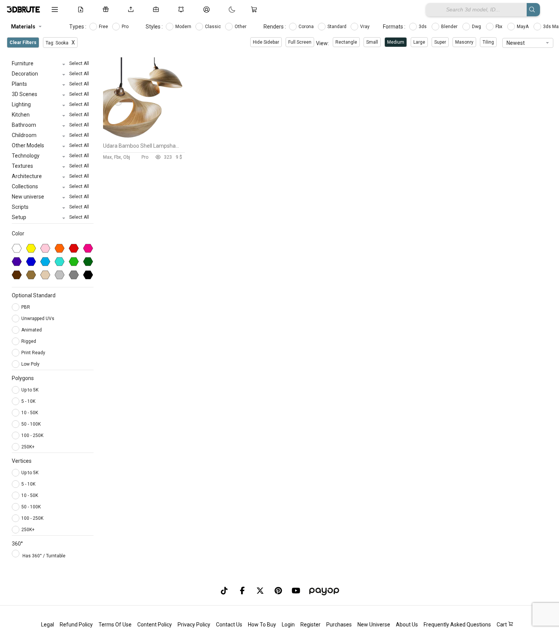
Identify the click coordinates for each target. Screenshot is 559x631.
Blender (450, 26)
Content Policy (154, 625)
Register (310, 625)
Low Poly (31, 364)
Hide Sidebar (266, 42)
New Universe (373, 625)
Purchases (339, 625)
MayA (523, 26)
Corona (307, 26)
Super (440, 42)
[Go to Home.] (23, 9)
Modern (183, 26)
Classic (213, 26)
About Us (407, 625)
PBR (26, 307)
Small (372, 42)
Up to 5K (29, 390)
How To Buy (262, 625)
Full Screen (299, 42)
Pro (126, 26)
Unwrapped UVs (38, 318)
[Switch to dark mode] (224, 9)
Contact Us (229, 625)
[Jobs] (157, 9)
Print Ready (33, 352)
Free (104, 26)
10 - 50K (29, 412)
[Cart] (255, 9)
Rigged (29, 341)
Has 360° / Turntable (43, 555)
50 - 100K (31, 424)
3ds (423, 26)
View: (322, 43)
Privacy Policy (194, 625)
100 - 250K (32, 435)
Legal (47, 625)
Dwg (477, 26)
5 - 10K (28, 401)
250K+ (28, 447)
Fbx (499, 26)
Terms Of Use (115, 625)
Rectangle (346, 42)
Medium (395, 42)
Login (288, 625)
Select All (79, 63)
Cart (502, 625)
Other (241, 26)
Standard (337, 26)
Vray (365, 26)
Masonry (464, 42)
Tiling (488, 42)
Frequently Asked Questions (457, 625)
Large (419, 42)
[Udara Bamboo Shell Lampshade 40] (144, 137)
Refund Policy (76, 625)
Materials (23, 27)
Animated (32, 330)
